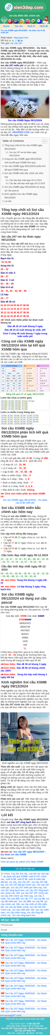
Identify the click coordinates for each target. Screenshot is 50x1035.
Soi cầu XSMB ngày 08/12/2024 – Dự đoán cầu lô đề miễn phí (25, 501)
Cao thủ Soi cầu (19, 873)
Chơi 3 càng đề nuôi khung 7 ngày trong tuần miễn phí (25, 335)
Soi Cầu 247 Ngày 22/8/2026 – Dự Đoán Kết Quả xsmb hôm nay (24, 1010)
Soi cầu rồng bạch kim (23, 915)
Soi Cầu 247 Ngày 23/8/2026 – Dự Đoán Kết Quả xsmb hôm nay (24, 1002)
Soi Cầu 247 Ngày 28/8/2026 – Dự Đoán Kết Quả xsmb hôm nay (24, 972)
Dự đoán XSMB (35, 861)
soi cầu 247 (16, 43)
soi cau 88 (39, 898)
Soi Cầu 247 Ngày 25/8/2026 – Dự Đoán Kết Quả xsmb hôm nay (24, 987)
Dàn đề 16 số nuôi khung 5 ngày (25, 326)
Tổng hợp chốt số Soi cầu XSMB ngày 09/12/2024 (23, 147)
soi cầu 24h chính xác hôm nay (17, 896)
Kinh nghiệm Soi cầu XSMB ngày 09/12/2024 (20, 196)
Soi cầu (19, 26)
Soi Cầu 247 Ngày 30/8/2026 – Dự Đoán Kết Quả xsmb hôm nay (24, 956)
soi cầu (13, 882)
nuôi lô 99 (22, 879)
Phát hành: (7, 37)
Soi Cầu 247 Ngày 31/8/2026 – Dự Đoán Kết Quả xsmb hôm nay (24, 949)
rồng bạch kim (20, 37)
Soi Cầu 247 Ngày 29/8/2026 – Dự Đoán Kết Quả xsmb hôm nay (24, 964)
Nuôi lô (31, 26)
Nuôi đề (44, 26)
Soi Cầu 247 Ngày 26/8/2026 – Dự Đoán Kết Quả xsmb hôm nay (24, 979)
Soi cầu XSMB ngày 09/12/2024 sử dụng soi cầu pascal (24, 189)
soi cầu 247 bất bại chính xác (20, 884)
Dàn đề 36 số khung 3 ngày (31, 664)
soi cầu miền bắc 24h (23, 909)
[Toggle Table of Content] (43, 141)
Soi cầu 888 (25, 901)
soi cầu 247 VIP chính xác (34, 893)
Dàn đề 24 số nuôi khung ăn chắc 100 (25, 330)
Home (6, 26)
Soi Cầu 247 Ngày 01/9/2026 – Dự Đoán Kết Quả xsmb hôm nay (24, 941)
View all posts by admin (13, 861)
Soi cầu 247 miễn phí (25, 869)
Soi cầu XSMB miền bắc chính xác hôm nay (23, 175)
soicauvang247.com (10, 1015)
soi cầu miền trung (16, 912)
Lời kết (7, 201)
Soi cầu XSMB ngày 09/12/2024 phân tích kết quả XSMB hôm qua (25, 168)
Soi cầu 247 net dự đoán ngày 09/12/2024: (22, 154)
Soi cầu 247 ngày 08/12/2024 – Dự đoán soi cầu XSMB (23, 853)
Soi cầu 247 (24, 882)
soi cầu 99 (37, 901)
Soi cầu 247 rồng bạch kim (24, 889)
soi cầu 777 (27, 898)
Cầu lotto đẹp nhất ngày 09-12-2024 (25, 180)
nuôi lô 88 (11, 879)
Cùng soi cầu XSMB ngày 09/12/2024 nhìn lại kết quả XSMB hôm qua (23, 161)
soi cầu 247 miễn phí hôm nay (26, 887)
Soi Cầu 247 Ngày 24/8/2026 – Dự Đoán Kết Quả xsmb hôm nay (24, 995)
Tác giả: (5, 43)
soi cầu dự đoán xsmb (16, 907)
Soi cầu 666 (13, 898)
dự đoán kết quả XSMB (15, 876)
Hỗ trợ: (5, 40)
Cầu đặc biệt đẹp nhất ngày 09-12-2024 (27, 183)
